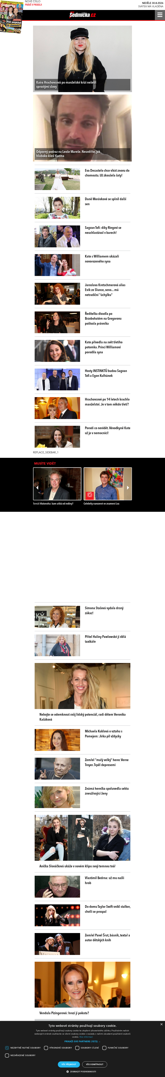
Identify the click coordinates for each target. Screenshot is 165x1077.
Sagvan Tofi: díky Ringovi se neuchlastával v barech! (103, 230)
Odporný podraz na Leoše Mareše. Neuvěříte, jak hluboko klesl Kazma (68, 154)
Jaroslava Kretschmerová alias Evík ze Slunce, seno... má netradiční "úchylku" (105, 290)
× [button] (161, 1024)
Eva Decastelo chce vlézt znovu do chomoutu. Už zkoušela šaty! (107, 173)
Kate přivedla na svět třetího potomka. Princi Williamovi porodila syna (103, 347)
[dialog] (82, 1049)
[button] (82, 1041)
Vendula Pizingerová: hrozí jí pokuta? (64, 1013)
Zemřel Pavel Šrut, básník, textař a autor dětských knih (107, 938)
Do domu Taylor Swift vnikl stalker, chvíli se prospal (107, 909)
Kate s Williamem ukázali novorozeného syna (102, 259)
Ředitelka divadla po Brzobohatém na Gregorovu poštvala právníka (103, 319)
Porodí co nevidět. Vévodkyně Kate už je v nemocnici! (107, 430)
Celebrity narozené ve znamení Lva (101, 503)
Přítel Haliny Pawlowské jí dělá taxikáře (105, 639)
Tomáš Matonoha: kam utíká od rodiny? (53, 503)
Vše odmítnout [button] (94, 1064)
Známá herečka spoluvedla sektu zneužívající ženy (107, 791)
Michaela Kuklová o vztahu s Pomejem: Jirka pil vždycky (103, 734)
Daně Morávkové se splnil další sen (105, 201)
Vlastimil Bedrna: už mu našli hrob (104, 880)
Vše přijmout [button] (69, 1064)
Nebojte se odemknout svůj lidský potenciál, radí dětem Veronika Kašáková (82, 717)
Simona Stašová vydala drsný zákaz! (104, 610)
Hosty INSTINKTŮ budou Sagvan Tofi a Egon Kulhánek (106, 373)
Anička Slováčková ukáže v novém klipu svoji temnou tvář (77, 866)
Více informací (86, 1036)
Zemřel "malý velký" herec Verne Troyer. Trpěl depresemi (107, 762)
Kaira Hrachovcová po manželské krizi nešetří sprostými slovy (66, 85)
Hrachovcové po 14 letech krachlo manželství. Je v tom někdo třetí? (107, 402)
